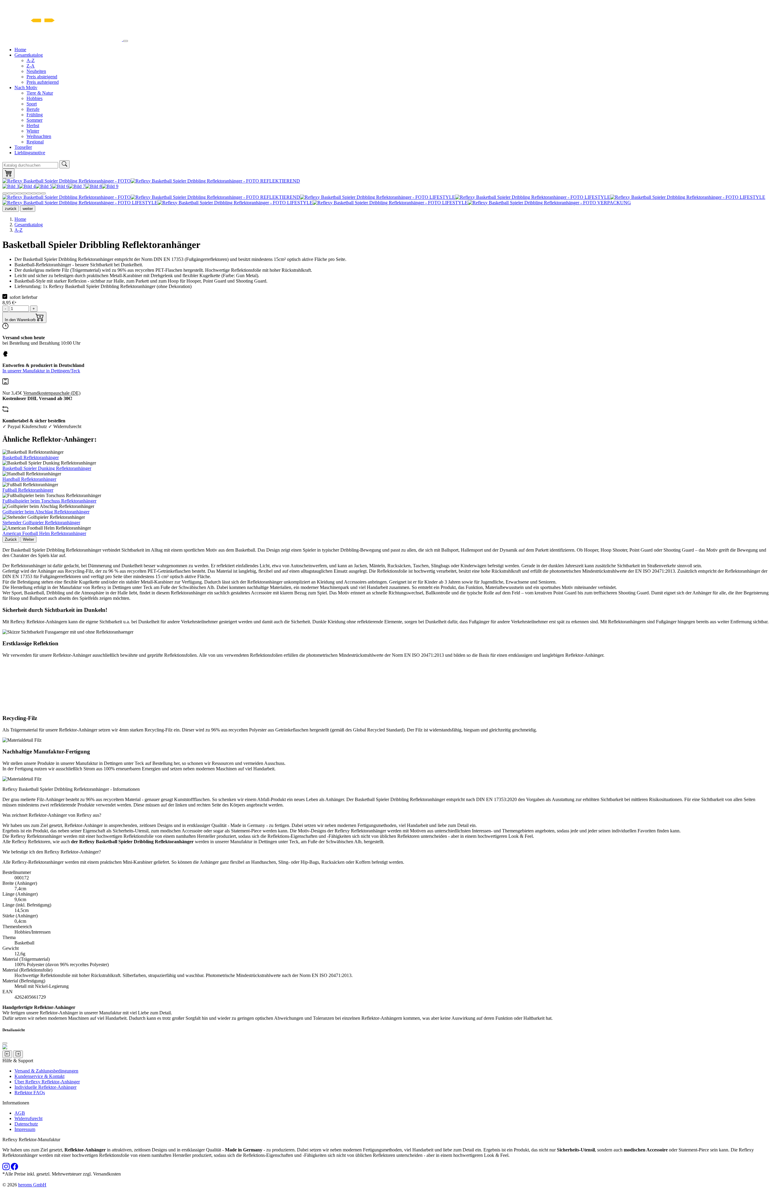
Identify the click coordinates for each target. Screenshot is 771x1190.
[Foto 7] (33, 193)
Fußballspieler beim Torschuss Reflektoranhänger (49, 500)
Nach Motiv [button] (25, 87)
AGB (19, 1113)
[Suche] (64, 164)
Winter (33, 130)
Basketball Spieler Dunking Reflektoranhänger (46, 468)
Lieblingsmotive (29, 152)
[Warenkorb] (8, 173)
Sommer (34, 120)
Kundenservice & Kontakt (39, 1076)
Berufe (33, 109)
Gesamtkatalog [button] (28, 55)
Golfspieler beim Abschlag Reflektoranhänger (45, 511)
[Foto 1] (4, 193)
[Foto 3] (14, 193)
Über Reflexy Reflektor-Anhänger (47, 1081)
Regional (35, 141)
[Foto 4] (19, 193)
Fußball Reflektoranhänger (27, 490)
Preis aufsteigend (43, 82)
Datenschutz (26, 1123)
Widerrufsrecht (28, 1118)
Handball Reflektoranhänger (29, 479)
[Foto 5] (24, 193)
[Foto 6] (29, 193)
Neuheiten (36, 71)
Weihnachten (39, 136)
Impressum (24, 1129)
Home (20, 49)
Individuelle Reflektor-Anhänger (45, 1087)
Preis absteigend (42, 76)
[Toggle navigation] (125, 41)
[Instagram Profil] (6, 1168)
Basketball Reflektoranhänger (30, 457)
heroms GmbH (32, 1184)
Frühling (35, 114)
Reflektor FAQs (29, 1092)
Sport (32, 103)
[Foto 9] (43, 193)
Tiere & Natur (40, 93)
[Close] (4, 1043)
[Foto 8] (38, 193)
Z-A (31, 65)
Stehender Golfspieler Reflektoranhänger (41, 522)
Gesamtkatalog (28, 224)
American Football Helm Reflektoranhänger (44, 533)
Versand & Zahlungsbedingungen (46, 1070)
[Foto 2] (9, 193)
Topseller (23, 147)
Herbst (33, 125)
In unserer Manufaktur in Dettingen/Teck (41, 370)
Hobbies (34, 98)
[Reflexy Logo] (62, 39)
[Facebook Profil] (14, 1168)
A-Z (31, 60)
